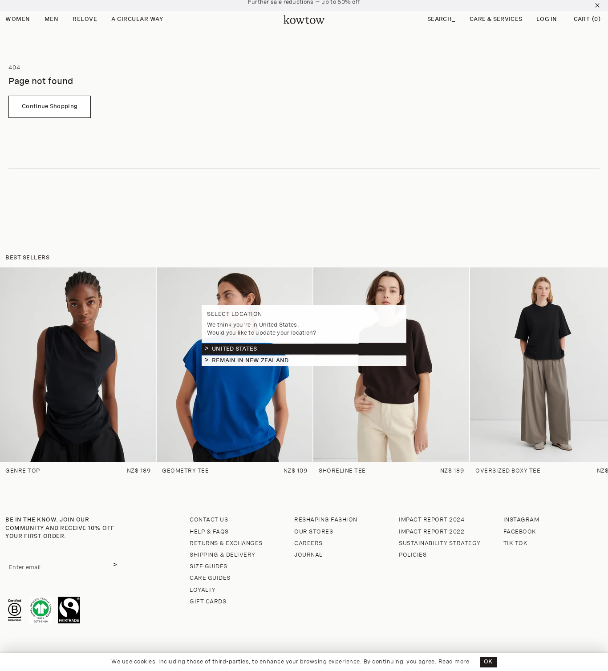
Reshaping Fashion (325, 520)
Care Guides (210, 578)
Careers (308, 543)
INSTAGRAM (521, 520)
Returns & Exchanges (226, 543)
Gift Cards (208, 602)
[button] (441, 20)
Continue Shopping (49, 106)
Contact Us (209, 520)
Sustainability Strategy (440, 543)
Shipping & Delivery (222, 555)
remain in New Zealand (250, 360)
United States (234, 349)
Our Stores (313, 532)
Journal (308, 555)
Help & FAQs (209, 532)
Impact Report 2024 (432, 520)
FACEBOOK (519, 532)
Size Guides (208, 567)
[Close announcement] (597, 5)
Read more (454, 662)
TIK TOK (515, 543)
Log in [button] (546, 19)
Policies (412, 555)
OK (488, 662)
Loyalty (203, 590)
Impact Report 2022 (431, 532)
